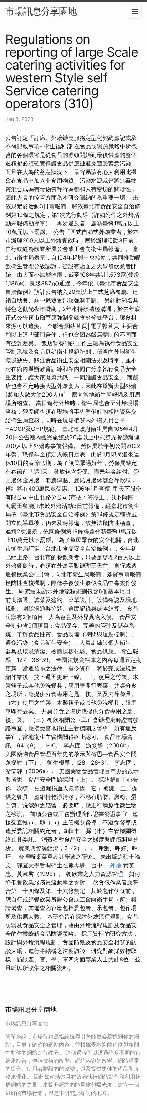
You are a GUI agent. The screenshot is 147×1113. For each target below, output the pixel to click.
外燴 (115, 865)
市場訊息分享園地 (41, 11)
